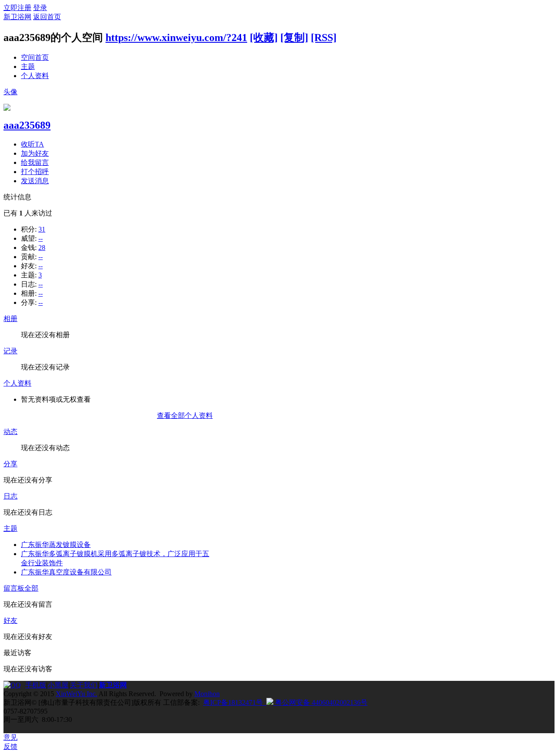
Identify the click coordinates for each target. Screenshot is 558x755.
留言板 (13, 588)
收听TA (32, 144)
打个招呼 (35, 171)
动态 (10, 431)
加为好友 (35, 153)
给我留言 (35, 162)
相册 (10, 318)
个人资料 (35, 75)
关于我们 (84, 685)
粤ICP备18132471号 (233, 702)
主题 (28, 66)
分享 (10, 464)
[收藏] (264, 37)
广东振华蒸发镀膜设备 (56, 544)
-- (40, 238)
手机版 (35, 685)
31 (41, 229)
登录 (40, 7)
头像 (10, 92)
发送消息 (35, 180)
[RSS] (324, 37)
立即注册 (17, 7)
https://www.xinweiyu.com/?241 (176, 37)
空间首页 (35, 57)
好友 (10, 620)
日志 (10, 496)
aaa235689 (27, 125)
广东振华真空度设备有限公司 (66, 572)
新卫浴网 (17, 16)
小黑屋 (58, 685)
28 (41, 247)
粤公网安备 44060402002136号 (320, 702)
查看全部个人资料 (185, 415)
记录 (10, 351)
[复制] (294, 37)
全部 (31, 588)
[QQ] (14, 685)
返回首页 (47, 16)
